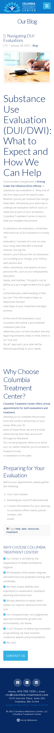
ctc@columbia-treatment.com (27, 695)
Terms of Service (39, 705)
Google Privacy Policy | (18, 705)
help (17, 528)
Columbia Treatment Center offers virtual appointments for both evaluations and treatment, (26, 408)
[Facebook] (18, 683)
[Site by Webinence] (18, 720)
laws (24, 528)
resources (33, 528)
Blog (35, 45)
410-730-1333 (26, 691)
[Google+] (27, 683)
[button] (47, 5)
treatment (12, 532)
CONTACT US (15, 656)
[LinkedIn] (36, 683)
